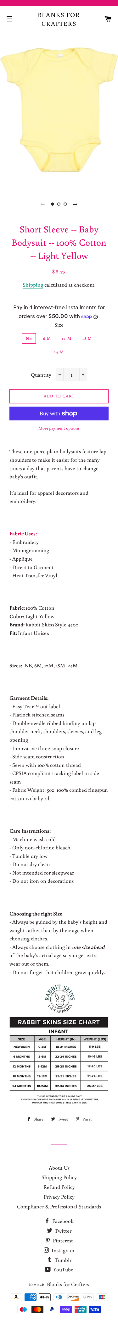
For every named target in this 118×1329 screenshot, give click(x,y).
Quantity (41, 374)
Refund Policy (59, 1186)
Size (59, 324)
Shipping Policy (59, 1177)
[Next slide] (75, 204)
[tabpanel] (59, 109)
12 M (66, 338)
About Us (59, 1167)
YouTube (62, 1269)
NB (29, 338)
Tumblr (62, 1259)
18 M (87, 338)
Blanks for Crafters (59, 18)
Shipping (33, 284)
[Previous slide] (43, 204)
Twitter (62, 1230)
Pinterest (62, 1240)
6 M (47, 338)
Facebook (62, 1220)
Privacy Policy (59, 1196)
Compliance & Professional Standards (59, 1206)
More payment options (59, 428)
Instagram (62, 1250)
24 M (59, 352)
